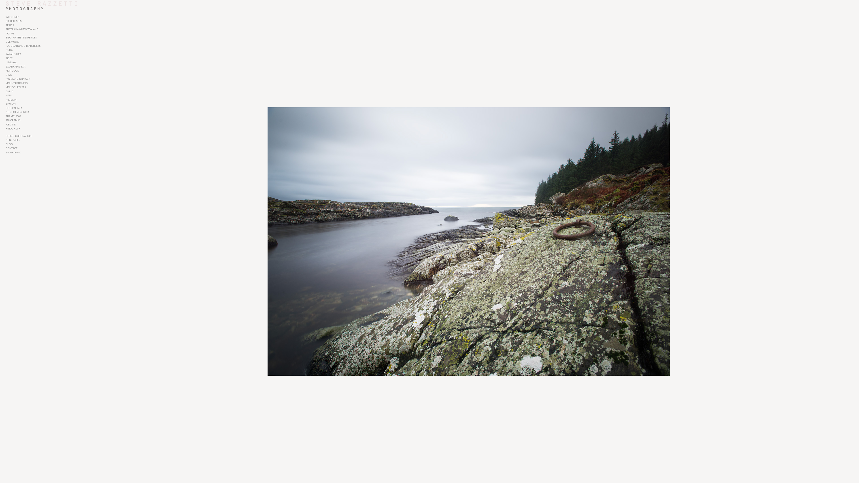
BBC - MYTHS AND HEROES (21, 37)
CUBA (9, 50)
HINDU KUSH (13, 128)
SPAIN (9, 74)
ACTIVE (10, 33)
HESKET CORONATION (19, 135)
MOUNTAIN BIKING (17, 83)
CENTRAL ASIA (14, 107)
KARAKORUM (13, 54)
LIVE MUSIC (12, 41)
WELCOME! (12, 16)
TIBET (9, 58)
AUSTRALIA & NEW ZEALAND (22, 29)
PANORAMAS (13, 120)
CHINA (9, 91)
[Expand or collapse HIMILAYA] (19, 62)
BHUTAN (11, 103)
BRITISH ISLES (13, 20)
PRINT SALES (13, 139)
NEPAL (9, 95)
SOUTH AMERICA (15, 66)
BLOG (9, 144)
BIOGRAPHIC (13, 152)
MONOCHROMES (16, 87)
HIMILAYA (11, 62)
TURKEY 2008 (13, 116)
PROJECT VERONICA (17, 111)
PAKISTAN (11, 99)
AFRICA (10, 25)
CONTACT (11, 148)
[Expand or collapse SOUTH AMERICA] (28, 66)
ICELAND (11, 124)
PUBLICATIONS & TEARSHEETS (23, 45)
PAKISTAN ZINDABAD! (18, 78)
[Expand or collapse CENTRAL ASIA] (25, 108)
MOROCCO (12, 70)
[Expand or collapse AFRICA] (17, 25)
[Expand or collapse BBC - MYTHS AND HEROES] (40, 38)
